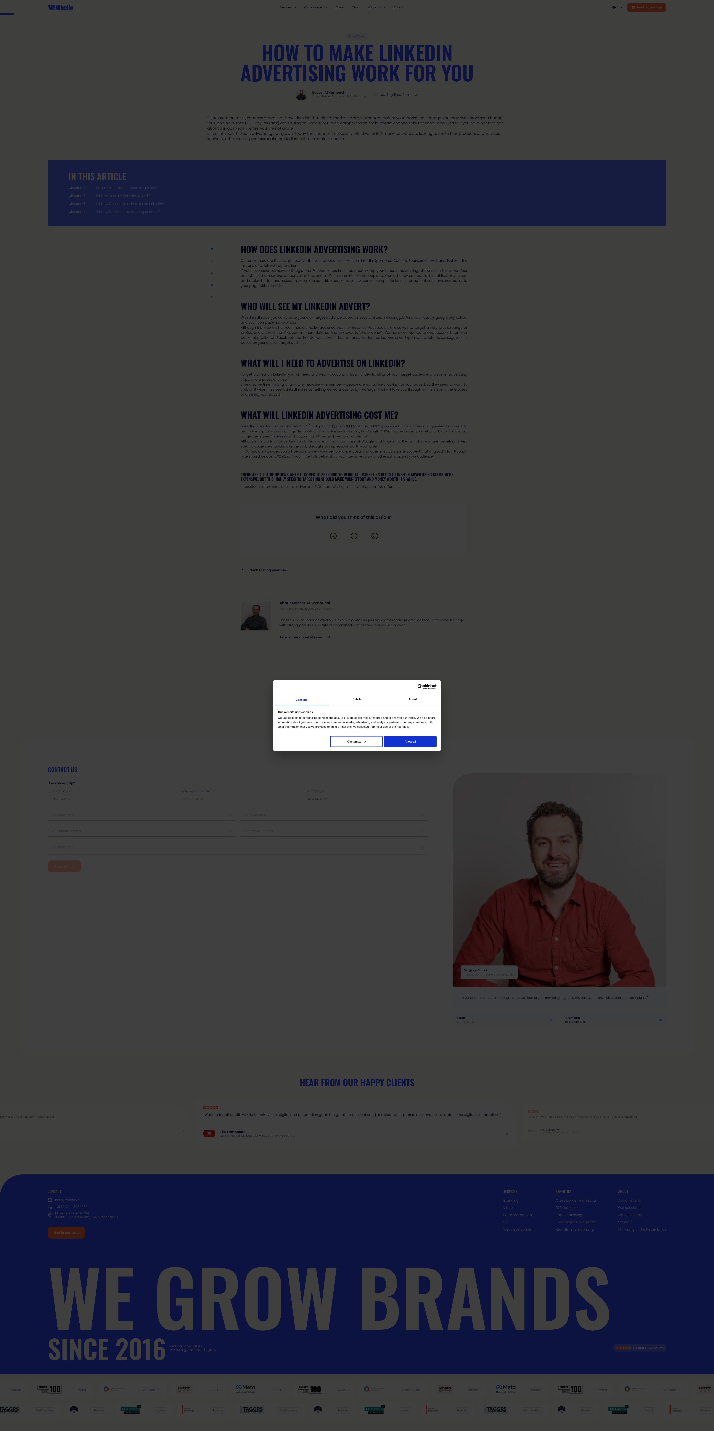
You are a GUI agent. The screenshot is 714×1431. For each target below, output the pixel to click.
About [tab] (413, 699)
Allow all (410, 741)
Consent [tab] (301, 699)
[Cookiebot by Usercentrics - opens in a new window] (420, 687)
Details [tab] (357, 699)
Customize (354, 741)
